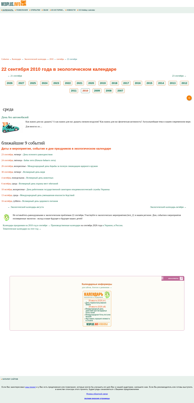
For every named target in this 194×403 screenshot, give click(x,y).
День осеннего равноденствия (37, 154)
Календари (16, 59)
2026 (9, 83)
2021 (79, 83)
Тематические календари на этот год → (22, 229)
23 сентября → (179, 76)
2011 (74, 90)
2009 (97, 90)
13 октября (6, 195)
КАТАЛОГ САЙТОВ (10, 379)
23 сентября (7, 154)
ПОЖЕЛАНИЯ (22, 10)
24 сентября (7, 160)
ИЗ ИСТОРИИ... (57, 10)
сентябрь (60, 59)
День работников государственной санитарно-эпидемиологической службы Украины (68, 189)
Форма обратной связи (97, 394)
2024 (44, 83)
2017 (126, 83)
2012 (184, 83)
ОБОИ (46, 10)
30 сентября (7, 172)
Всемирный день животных (39, 178)
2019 (103, 83)
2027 (21, 83)
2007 (120, 90)
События (5, 59)
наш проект (30, 387)
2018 (114, 83)
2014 (161, 83)
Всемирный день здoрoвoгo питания (40, 201)
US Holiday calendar (86, 10)
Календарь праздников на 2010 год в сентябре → (26, 225)
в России (118, 225)
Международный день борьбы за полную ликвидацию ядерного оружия (63, 166)
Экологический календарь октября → (168, 207)
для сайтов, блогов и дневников (97, 287)
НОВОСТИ (71, 10)
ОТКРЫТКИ (35, 10)
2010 (51, 59)
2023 (56, 83)
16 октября (6, 201)
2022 (68, 83)
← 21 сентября (15, 76)
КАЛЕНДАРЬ (8, 10)
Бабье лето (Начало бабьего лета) (40, 160)
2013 (173, 83)
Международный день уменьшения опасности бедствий (47, 195)
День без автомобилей (15, 117)
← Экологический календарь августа (26, 207)
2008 (108, 90)
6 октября (6, 183)
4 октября (6, 178)
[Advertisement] (85, 36)
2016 (138, 83)
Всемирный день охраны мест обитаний (38, 183)
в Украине (108, 225)
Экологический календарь (35, 59)
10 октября (6, 189)
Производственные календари (65, 225)
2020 (91, 83)
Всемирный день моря (34, 172)
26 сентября (7, 166)
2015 (149, 83)
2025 (33, 83)
